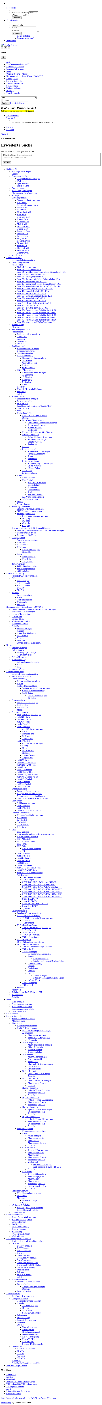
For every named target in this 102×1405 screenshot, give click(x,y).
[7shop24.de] (9, 45)
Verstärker (21, 391)
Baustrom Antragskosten (22, 1004)
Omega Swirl (22, 229)
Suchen (9, 127)
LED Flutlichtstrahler (26, 841)
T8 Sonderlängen (29, 982)
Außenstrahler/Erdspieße (27, 837)
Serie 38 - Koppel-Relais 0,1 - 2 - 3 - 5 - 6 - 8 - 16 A (39, 286)
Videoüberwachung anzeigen (29, 1193)
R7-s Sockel (22, 827)
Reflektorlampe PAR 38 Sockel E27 (27, 992)
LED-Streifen (22, 636)
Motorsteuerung (23, 1317)
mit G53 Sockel (23, 860)
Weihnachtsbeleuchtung (27, 686)
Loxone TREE (18, 619)
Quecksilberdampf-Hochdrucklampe (32, 798)
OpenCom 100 (23, 1255)
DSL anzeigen (23, 580)
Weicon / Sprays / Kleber (16, 74)
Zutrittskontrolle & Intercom (29, 643)
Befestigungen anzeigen (27, 652)
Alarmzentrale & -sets (37, 1083)
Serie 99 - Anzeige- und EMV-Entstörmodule (36, 322)
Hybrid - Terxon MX (31, 1116)
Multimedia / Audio (20, 624)
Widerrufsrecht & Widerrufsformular (21, 1384)
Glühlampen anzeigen (26, 803)
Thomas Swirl (23, 248)
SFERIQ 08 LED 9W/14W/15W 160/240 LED (42, 896)
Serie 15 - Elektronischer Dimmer (31, 274)
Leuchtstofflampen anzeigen (29, 913)
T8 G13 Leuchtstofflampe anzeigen (37, 947)
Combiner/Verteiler (25, 353)
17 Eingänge (27, 377)
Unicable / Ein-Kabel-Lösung (29, 389)
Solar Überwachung (20, 1227)
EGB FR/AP (22, 403)
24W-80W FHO (29, 932)
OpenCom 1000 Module (27, 1262)
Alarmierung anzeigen (37, 1035)
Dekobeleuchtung (19, 679)
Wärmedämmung (19, 659)
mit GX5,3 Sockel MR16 (27, 777)
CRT (24, 1203)
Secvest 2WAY (28, 1148)
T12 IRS (26, 920)
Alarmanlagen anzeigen (27, 1026)
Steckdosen (32, 430)
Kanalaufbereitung (25, 356)
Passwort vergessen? (25, 38)
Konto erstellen (23, 36)
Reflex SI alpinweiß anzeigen (40, 437)
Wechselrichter (18, 1236)
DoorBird (26, 1289)
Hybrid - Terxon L (30, 1088)
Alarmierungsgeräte (36, 1138)
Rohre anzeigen (28, 557)
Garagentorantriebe (20, 1298)
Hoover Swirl (22, 219)
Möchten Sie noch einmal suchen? (17, 155)
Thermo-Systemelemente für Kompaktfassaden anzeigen (40, 530)
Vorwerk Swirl (23, 250)
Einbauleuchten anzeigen (27, 703)
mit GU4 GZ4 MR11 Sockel (29, 810)
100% (19, 664)
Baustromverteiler (19, 1011)
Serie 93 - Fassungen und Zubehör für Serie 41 (36, 312)
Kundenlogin (12, 20)
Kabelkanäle (22, 545)
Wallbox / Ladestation (21, 1234)
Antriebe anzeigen (30, 1306)
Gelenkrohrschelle (24, 655)
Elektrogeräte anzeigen (21, 171)
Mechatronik (33, 1162)
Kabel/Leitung (18, 324)
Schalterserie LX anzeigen (39, 451)
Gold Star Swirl (23, 217)
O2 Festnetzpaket (24, 600)
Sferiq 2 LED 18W (30, 906)
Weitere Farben (34, 468)
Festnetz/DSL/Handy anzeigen (24, 576)
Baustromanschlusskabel (22, 1006)
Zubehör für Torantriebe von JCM (26, 1363)
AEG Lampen (28, 880)
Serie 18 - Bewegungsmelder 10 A (31, 277)
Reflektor (26, 736)
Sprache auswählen (20, 12)
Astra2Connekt (23, 585)
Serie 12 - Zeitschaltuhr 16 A (29, 269)
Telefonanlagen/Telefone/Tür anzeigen (28, 1241)
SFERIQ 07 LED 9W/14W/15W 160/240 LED (42, 894)
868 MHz (21, 1358)
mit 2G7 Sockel (23, 722)
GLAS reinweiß (34, 466)
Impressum (11, 1374)
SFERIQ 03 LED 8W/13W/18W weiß (38, 884)
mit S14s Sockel (24, 786)
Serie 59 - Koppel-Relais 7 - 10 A (31, 298)
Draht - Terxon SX (30, 1078)
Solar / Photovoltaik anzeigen (24, 1217)
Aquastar (31, 956)
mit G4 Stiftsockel (24, 858)
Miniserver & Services (21, 621)
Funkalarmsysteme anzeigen (34, 1131)
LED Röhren (22, 846)
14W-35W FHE (29, 930)
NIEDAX (26, 552)
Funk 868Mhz (28, 1341)
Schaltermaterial (18, 396)
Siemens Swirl (23, 243)
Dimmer (25, 418)
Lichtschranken (34, 1066)
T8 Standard (27, 985)
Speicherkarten (23, 183)
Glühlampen (17, 801)
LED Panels (22, 844)
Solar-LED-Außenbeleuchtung (30, 872)
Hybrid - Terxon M (30, 1107)
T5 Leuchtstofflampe (31, 937)
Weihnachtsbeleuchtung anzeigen (36, 688)
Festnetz (15, 592)
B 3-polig (26, 521)
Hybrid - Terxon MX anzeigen (40, 1119)
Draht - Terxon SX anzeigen (39, 1081)
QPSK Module (28, 368)
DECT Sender (23, 1248)
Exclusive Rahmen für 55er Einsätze (37, 432)
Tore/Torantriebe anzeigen (23, 1296)
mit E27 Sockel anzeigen (32, 743)
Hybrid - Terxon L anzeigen (39, 1090)
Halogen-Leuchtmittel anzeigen (30, 815)
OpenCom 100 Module (27, 1258)
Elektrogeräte (12, 79)
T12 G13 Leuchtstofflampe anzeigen (37, 918)
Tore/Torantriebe (13, 93)
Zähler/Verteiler (18, 564)
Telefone (20, 1272)
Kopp (19, 475)
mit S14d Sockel (24, 784)
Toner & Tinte (23, 186)
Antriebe (20, 1303)
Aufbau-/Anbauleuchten (22, 676)
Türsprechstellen (24, 1291)
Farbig (25, 746)
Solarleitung (17, 1231)
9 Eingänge (27, 382)
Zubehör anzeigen (24, 628)
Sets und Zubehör (35, 494)
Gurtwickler (22, 336)
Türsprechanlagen (19, 1279)
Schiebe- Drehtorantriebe (32, 1344)
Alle (8, 62)
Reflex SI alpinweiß (30, 435)
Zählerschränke (23, 571)
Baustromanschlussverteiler (23, 1009)
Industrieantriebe (24, 1315)
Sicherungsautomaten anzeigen (35, 516)
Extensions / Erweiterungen (23, 612)
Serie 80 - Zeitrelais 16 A (27, 305)
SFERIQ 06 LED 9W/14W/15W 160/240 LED (42, 892)
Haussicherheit (34, 490)
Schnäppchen (12, 86)
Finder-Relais (17, 265)
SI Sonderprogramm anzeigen (40, 463)
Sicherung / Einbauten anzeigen (30, 509)
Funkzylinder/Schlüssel (37, 1186)
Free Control (27, 480)
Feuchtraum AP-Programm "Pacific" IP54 (34, 406)
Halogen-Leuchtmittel (21, 813)
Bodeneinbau (22, 705)
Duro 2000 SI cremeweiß (33, 420)
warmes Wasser (18, 669)
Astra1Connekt (23, 583)
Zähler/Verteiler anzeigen (27, 566)
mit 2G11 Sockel (24, 719)
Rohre (19, 554)
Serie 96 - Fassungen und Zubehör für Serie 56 (36, 320)
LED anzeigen (23, 832)
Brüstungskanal (23, 542)
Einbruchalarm (34, 485)
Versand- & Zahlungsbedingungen (20, 1382)
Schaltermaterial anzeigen (27, 399)
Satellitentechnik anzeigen (28, 348)
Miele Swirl (22, 224)
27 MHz (20, 1351)
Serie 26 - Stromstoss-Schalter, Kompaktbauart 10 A (39, 284)
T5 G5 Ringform (24, 939)
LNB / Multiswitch (25, 370)
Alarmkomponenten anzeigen (40, 1045)
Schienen (21, 1322)
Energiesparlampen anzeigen (29, 714)
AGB (8, 1389)
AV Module (27, 360)
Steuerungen (22, 341)
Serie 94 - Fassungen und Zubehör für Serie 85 (36, 315)
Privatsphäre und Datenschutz (18, 1391)
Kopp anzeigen (28, 478)
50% (19, 667)
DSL (14, 578)
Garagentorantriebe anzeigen (29, 1301)
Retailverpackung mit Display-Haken (48, 961)
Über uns (10, 129)
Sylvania (26, 908)
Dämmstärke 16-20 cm (26, 535)
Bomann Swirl (23, 207)
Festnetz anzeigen (24, 595)
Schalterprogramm (30, 499)
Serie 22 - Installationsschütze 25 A (31, 281)
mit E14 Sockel (23, 726)
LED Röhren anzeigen (31, 848)
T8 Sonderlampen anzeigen (39, 954)
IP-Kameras (22, 1195)
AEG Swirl (22, 202)
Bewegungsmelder (25, 401)
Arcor (19, 597)
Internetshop (6, 1403)
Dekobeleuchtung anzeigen (28, 681)
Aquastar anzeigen (40, 959)
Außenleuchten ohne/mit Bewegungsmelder (35, 834)
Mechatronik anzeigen (42, 1164)
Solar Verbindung (19, 1229)
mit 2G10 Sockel (24, 717)
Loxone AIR (17, 616)
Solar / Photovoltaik (14, 83)
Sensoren (21, 339)
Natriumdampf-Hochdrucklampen (31, 796)
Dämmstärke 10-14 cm (26, 533)
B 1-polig (26, 518)
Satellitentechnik (19, 346)
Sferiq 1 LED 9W (29, 901)
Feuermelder (33, 1061)
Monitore (21, 1198)
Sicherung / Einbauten (21, 506)
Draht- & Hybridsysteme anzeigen (36, 1030)
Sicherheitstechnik (14, 81)
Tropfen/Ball (27, 738)
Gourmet (31, 971)
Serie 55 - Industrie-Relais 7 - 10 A (31, 293)
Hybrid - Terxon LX (30, 1097)
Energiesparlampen (20, 712)
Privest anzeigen (34, 1136)
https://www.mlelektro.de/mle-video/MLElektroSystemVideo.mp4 (28, 1398)
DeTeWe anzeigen (24, 1246)
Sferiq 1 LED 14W (30, 899)
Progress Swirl (23, 238)
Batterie (15, 174)
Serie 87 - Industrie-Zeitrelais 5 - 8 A (32, 308)
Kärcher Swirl (23, 222)
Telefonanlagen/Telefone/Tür (18, 64)
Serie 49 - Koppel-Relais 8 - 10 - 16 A (33, 291)
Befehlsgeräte (28, 1329)
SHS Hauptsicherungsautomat (29, 511)
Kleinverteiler (17, 327)
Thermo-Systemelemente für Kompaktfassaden (31, 528)
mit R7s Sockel (23, 781)
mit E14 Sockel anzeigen (32, 729)
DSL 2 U (21, 588)
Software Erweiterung (26, 1267)
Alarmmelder (27, 1054)
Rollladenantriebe (19, 332)
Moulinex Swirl (23, 226)
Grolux (31, 973)
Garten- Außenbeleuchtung (33, 691)
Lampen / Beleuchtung (21, 614)
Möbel (19, 710)
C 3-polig (26, 525)
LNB (24, 384)
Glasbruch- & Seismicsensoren (40, 1064)
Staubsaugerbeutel (19, 198)
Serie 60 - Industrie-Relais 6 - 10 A (31, 301)
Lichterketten (27, 693)
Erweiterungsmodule (36, 1093)
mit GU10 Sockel (24, 770)
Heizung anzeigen (19, 647)
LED (14, 829)
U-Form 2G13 (34, 980)
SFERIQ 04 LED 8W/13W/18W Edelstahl (40, 887)
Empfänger (32, 487)
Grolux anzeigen (40, 975)
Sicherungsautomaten (26, 513)
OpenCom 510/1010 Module (29, 1265)
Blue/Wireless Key (30, 1334)
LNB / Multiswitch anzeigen (34, 372)
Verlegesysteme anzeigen (27, 540)
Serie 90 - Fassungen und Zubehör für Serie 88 (36, 310)
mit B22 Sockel (23, 724)
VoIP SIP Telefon (24, 1274)
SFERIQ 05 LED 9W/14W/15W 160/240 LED (42, 889)
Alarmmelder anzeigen (37, 1057)
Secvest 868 (27, 1172)
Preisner (25, 365)
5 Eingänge (27, 379)
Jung (19, 411)
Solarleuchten (17, 994)
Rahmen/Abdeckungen (37, 425)
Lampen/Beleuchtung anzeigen (25, 674)
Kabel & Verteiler (35, 1049)
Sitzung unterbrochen (15, 1386)
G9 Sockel (21, 822)
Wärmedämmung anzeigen (28, 662)
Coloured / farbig (35, 963)
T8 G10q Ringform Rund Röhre (30, 942)
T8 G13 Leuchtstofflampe (28, 944)
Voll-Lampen (22, 875)
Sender (30, 492)
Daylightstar (33, 968)
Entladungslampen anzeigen (29, 791)
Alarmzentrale (33, 1181)
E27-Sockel (22, 820)
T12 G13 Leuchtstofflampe (28, 915)
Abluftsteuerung (18, 1021)
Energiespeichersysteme (22, 1219)
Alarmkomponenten (30, 1042)
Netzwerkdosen (23, 504)
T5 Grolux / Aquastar (31, 935)
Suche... (5, 103)
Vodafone (21, 604)
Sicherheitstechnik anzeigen (23, 1018)
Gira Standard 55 (24, 408)
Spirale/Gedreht (28, 755)
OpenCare (21, 1253)
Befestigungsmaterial (20, 262)
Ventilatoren (17, 255)
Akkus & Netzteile (35, 1047)
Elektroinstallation (14, 88)
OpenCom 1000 (24, 1260)
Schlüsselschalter (35, 1052)
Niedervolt (16, 990)
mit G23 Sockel (23, 760)
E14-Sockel (22, 817)
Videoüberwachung (20, 1191)
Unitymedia (22, 602)
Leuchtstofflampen (19, 911)
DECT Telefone (24, 1250)
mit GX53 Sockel (24, 779)
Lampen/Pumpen (19, 1222)
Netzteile (20, 638)
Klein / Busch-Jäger (25, 413)
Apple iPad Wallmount (26, 633)
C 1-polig (26, 523)
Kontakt (9, 1377)
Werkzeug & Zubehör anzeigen (30, 1207)
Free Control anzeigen (37, 482)
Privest (25, 1133)
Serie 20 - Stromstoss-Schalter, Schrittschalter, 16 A (38, 279)
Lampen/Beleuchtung (15, 69)
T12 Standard (28, 923)
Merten (20, 502)
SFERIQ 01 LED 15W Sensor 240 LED (39, 882)
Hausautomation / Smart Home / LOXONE (24, 76)
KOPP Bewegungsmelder (33, 497)
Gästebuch (10, 1379)
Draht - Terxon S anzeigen (39, 1073)
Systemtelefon (23, 1270)
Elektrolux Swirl (24, 212)
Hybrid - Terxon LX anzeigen (40, 1100)
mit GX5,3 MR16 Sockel (27, 870)
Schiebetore (27, 1310)
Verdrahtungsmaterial (26, 569)
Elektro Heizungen (19, 657)
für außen (32, 698)
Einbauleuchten (18, 700)
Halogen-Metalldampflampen (29, 793)
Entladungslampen (19, 789)
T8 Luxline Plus (29, 949)
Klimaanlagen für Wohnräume (24, 193)
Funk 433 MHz (28, 1339)
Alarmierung (27, 1033)
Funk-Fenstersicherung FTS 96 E (47, 1167)
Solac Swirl (22, 245)
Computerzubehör (19, 176)
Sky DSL (21, 590)
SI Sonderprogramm (30, 461)
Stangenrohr (27, 561)
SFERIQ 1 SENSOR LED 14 (35, 904)
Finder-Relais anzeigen (26, 267)
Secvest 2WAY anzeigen (38, 1150)
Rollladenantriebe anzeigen (28, 334)
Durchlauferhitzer (19, 188)
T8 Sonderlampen (29, 951)
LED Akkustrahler (25, 839)
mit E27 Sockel (23, 741)
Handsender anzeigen (26, 1349)
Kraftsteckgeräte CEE (21, 329)
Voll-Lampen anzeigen (31, 877)
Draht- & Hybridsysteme (27, 1028)
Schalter (25, 446)
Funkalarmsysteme (25, 1128)
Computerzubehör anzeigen (28, 178)
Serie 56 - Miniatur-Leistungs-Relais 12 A (34, 296)
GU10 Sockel (23, 825)
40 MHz (20, 1353)
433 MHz (21, 1356)
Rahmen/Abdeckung (36, 454)
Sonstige (15, 195)
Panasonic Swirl (24, 231)
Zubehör (20, 344)
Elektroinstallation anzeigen (23, 260)
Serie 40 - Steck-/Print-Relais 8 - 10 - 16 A (35, 289)
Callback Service (13, 1394)
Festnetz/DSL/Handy (15, 67)
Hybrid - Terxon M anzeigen (40, 1109)
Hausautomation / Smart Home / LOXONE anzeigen (34, 609)
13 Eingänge (27, 375)
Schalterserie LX (29, 449)
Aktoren (20, 631)
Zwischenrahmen (29, 473)
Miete (8, 71)
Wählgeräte (32, 1040)
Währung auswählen (20, 15)
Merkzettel (11, 40)
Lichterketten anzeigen (37, 695)
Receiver (20, 387)
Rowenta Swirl (23, 241)
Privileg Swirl (23, 236)
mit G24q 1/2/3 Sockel (26, 765)
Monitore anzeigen (30, 1200)
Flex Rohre (27, 559)
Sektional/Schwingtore (31, 1313)
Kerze (24, 731)
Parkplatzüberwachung (26, 1320)
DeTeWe (15, 1243)
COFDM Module (29, 363)
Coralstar (31, 966)
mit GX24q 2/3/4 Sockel (27, 774)
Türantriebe (16, 1361)
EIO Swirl (21, 210)
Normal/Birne (28, 734)
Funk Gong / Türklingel (22, 190)
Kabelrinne (21, 547)
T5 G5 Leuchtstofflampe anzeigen (36, 927)
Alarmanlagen (18, 1023)
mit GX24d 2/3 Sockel (26, 772)
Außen (20, 683)
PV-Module (17, 1224)
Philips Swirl (22, 234)
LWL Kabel (22, 181)
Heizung (10, 90)
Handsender (17, 1346)
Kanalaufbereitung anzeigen (34, 358)
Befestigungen (18, 650)
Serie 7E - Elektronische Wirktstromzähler (34, 303)
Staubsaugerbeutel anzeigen (28, 200)
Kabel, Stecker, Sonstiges (27, 1210)
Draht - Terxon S (29, 1071)
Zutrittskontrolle (18, 1212)
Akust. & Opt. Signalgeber (39, 1038)
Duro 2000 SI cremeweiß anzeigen (42, 423)
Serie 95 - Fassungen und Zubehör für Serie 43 (36, 317)
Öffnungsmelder (34, 1069)
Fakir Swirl (21, 214)
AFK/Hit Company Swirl (27, 205)
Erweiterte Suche (17, 103)
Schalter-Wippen (35, 427)
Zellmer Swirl (23, 253)
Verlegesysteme (18, 537)
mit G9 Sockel (23, 767)
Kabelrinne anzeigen (31, 549)
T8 (23, 851)
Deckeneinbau (23, 707)
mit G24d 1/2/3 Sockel (26, 762)
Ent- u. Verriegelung (30, 1337)
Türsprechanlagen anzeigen (28, 1282)
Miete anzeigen (18, 1002)
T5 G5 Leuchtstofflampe (27, 925)
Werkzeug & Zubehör (21, 1205)
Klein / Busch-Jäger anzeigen (34, 415)
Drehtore (26, 1308)
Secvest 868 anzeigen (37, 1174)
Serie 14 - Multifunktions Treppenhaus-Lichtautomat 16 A (41, 272)
